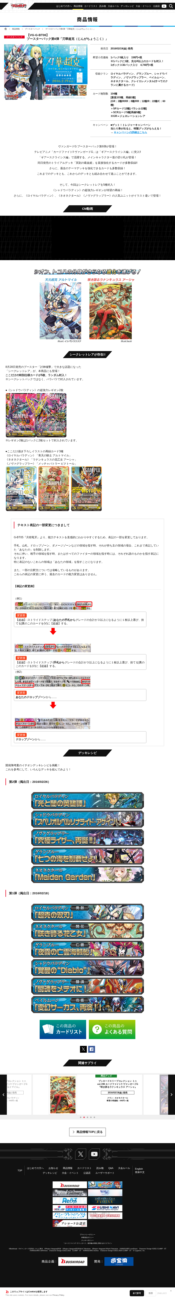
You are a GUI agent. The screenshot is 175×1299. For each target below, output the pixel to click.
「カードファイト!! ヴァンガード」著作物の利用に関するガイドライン (87, 1243)
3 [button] (87, 1117)
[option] (87, 1095)
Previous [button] (3, 1095)
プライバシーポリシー (87, 1234)
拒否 (151, 1293)
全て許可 (137, 1293)
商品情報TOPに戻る (90, 1132)
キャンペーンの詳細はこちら (130, 132)
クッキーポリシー (87, 1240)
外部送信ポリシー (87, 1237)
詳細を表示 (162, 1293)
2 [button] (84, 1117)
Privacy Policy (58, 1295)
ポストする (83, 1049)
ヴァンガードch (164, 6)
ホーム (5, 28)
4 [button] (91, 1117)
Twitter (80, 1154)
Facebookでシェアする (91, 1049)
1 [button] (80, 1117)
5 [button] (94, 1117)
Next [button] (171, 1095)
